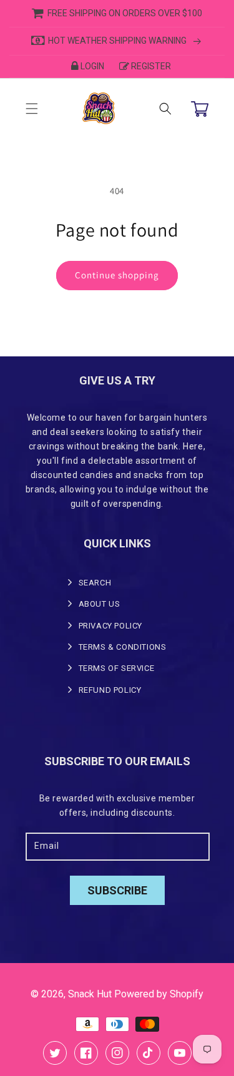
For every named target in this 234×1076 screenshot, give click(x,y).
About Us (99, 604)
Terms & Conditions (123, 647)
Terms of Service (117, 668)
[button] (32, 108)
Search (95, 582)
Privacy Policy (110, 625)
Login (92, 66)
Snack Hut (90, 994)
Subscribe (117, 890)
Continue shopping (117, 275)
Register (151, 66)
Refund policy (110, 690)
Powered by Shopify (158, 994)
